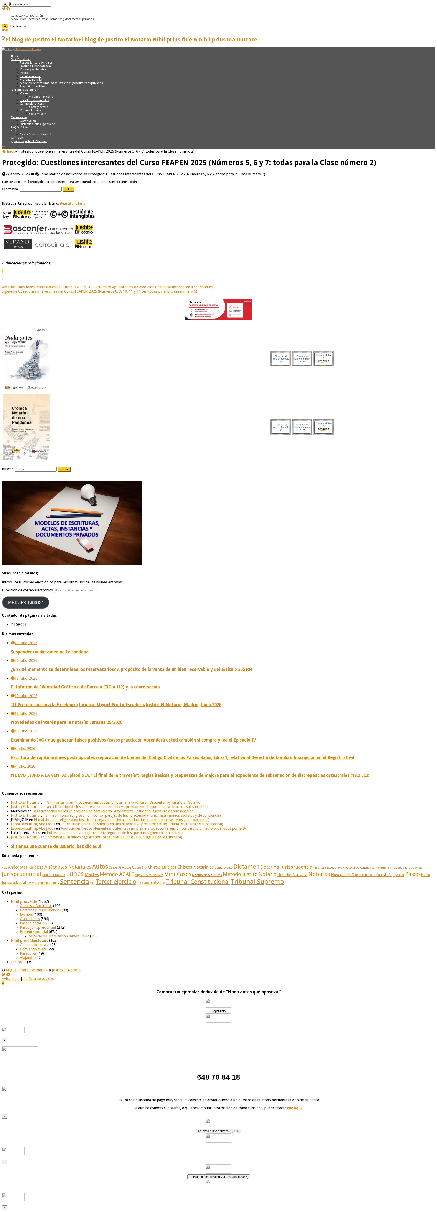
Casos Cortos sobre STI (35, 134)
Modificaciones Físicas (207, 875)
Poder (30, 883)
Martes (92, 874)
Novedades (341, 874)
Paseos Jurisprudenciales (36, 62)
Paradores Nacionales (34, 100)
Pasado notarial (30, 76)
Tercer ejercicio (116, 881)
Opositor (398, 875)
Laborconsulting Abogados (33, 824)
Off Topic (17, 137)
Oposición (384, 875)
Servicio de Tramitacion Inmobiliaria (59, 936)
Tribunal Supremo (257, 881)
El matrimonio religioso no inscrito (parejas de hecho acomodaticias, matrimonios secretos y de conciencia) (133, 815)
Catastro (139, 867)
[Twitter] (3, 9)
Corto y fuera (37, 113)
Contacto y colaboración (27, 15)
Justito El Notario (25, 802)
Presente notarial (31, 79)
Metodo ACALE (117, 874)
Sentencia (74, 881)
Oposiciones (19, 117)
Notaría (299, 874)
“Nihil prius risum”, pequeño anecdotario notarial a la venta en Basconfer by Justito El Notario (122, 802)
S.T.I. (14, 131)
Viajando (25, 93)
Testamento (148, 882)
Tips (162, 883)
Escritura (320, 867)
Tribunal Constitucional (198, 881)
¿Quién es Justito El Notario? (29, 141)
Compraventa (223, 867)
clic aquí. (295, 1108)
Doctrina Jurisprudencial (35, 66)
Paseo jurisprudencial (38, 927)
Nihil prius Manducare (25, 90)
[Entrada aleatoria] (3, 147)
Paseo (412, 874)
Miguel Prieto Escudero (149, 875)
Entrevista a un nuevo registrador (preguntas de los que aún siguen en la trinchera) (115, 833)
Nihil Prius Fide (20, 59)
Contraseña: (11, 189)
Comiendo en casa (32, 103)
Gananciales (367, 867)
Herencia (382, 867)
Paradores (28, 953)
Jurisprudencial (21, 874)
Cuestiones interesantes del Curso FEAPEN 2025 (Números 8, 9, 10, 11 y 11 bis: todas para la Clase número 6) (99, 291)
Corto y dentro (38, 107)
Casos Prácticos (120, 867)
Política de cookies (38, 979)
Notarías (319, 874)
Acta (4, 867)
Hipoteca (397, 867)
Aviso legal (11, 979)
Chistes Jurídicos (162, 867)
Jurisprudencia (413, 867)
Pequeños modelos (32, 86)
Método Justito (240, 874)
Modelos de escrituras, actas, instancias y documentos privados (52, 19)
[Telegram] (8, 9)
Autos (100, 866)
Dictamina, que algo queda (37, 124)
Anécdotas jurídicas (25, 867)
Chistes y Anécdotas (33, 69)
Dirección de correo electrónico (28, 590)
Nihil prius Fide (24, 901)
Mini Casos (177, 874)
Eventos (25, 72)
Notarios (284, 875)
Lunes (75, 874)
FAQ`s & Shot (20, 127)
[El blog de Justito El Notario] (21, 49)
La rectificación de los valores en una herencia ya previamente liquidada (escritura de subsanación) (126, 807)
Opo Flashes (28, 120)
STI (92, 883)
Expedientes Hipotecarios (343, 867)
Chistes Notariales (195, 867)
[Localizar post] (5, 4)
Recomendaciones (47, 883)
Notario (268, 874)
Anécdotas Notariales (67, 867)
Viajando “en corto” (41, 96)
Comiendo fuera (30, 110)
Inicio (14, 55)
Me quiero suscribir (25, 602)
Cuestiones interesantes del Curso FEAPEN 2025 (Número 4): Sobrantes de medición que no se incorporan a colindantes (107, 287)
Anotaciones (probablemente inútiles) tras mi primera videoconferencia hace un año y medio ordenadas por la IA (153, 828)
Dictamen (246, 866)
